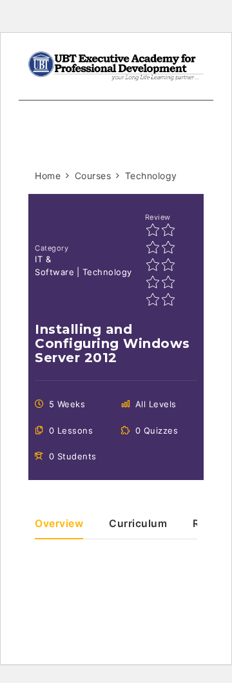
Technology (107, 272)
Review (158, 217)
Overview (59, 524)
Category (51, 248)
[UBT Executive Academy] (116, 64)
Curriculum (138, 524)
